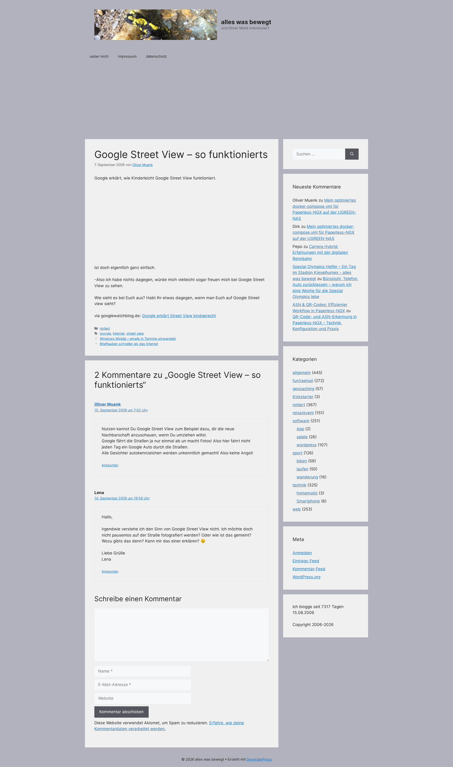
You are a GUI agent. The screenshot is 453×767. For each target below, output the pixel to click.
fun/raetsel (303, 380)
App (300, 428)
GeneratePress (259, 759)
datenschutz (156, 56)
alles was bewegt (246, 22)
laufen (302, 469)
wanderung (307, 477)
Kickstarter (303, 396)
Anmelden (302, 552)
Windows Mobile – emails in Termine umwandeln (138, 339)
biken (302, 461)
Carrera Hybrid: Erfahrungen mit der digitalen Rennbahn (320, 252)
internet (119, 333)
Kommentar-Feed (309, 569)
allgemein (302, 372)
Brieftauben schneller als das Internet (129, 344)
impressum (127, 56)
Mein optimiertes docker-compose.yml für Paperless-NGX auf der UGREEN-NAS (323, 232)
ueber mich (99, 56)
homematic (307, 493)
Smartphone (308, 501)
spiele (302, 437)
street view (135, 333)
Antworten (110, 465)
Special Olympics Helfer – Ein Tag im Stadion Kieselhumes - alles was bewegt (324, 272)
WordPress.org (306, 577)
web (297, 509)
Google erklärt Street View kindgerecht (179, 315)
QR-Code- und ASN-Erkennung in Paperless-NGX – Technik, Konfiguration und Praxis (325, 322)
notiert (105, 328)
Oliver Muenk (107, 404)
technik (299, 485)
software (301, 420)
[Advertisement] (226, 99)
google (105, 333)
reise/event (303, 412)
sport (297, 453)
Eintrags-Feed (306, 560)
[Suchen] (352, 154)
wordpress (307, 445)
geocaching (303, 388)
